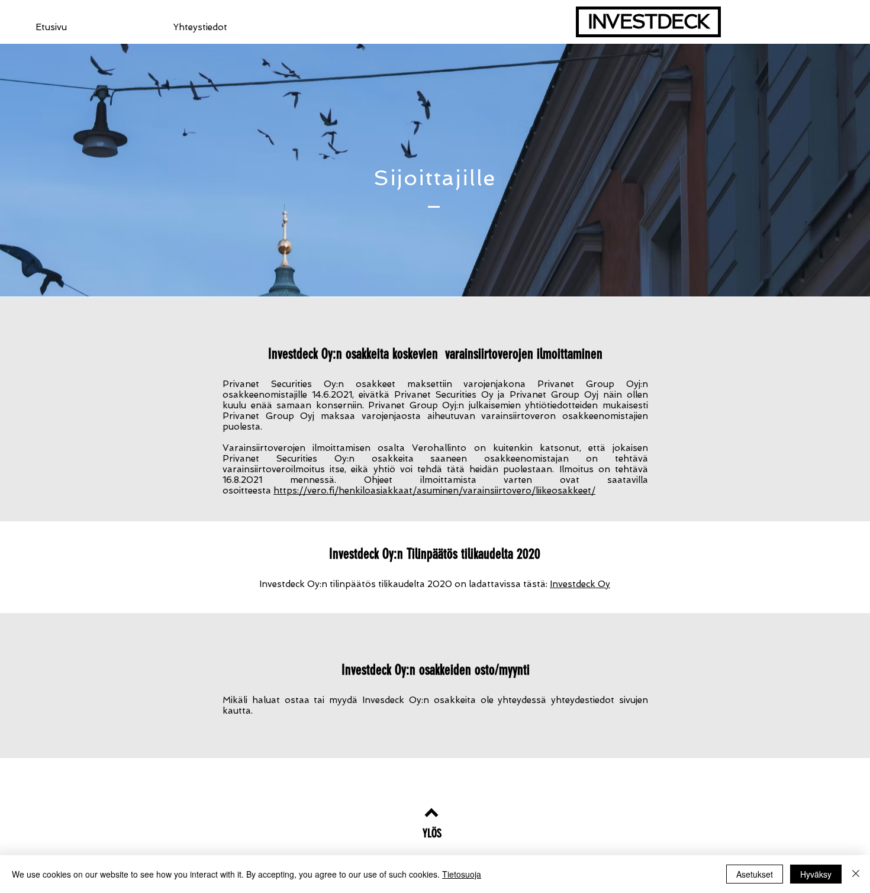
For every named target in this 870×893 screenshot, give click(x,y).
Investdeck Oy (580, 584)
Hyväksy (816, 874)
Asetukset (754, 874)
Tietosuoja (461, 874)
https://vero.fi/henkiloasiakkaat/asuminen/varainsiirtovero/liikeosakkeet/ (434, 490)
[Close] (856, 874)
